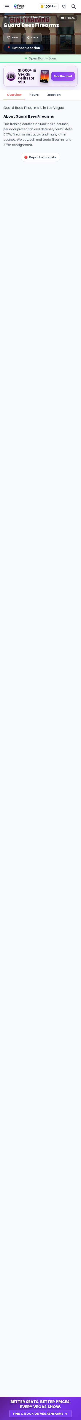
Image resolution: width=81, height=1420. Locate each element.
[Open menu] (7, 6)
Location (53, 95)
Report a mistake (43, 157)
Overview (14, 95)
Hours (34, 95)
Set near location (23, 48)
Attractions (10, 17)
